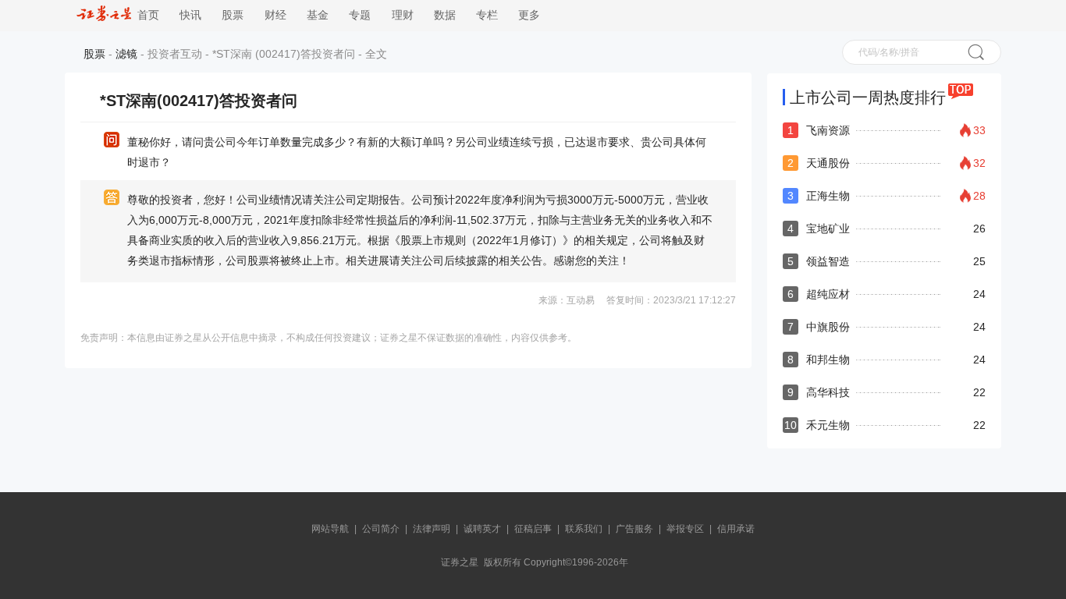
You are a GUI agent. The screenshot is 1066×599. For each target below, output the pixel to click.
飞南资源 (828, 130)
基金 (318, 15)
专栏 (487, 15)
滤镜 (126, 54)
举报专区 (685, 528)
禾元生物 (828, 425)
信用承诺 (736, 528)
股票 (232, 15)
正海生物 (828, 196)
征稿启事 (533, 528)
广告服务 (634, 528)
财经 (275, 15)
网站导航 (330, 528)
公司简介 (381, 528)
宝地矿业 (828, 228)
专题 (360, 15)
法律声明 (431, 528)
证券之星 (459, 562)
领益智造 (828, 261)
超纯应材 (828, 294)
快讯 (190, 15)
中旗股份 (828, 327)
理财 (403, 15)
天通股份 (828, 163)
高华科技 (828, 392)
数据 (445, 15)
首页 (145, 15)
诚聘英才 (482, 528)
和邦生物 (828, 359)
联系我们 (583, 528)
